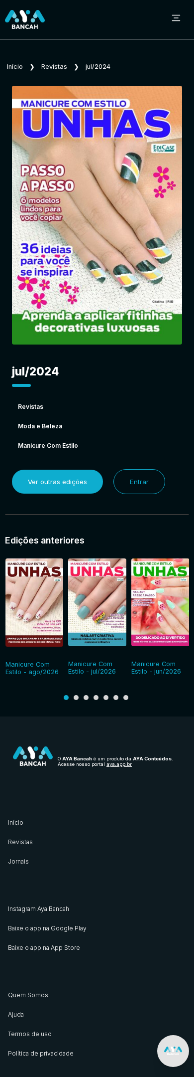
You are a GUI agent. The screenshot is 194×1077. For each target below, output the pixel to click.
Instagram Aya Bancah (38, 908)
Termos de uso (30, 1034)
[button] (66, 698)
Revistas (54, 66)
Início (15, 66)
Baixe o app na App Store (44, 947)
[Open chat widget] (173, 1051)
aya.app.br (119, 764)
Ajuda (16, 1014)
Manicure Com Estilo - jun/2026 (156, 667)
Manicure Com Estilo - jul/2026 (92, 667)
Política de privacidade (41, 1053)
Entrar (139, 482)
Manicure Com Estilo (48, 445)
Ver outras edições (57, 482)
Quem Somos (28, 995)
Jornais (18, 861)
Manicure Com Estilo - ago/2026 (32, 668)
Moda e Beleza (40, 426)
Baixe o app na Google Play (47, 928)
